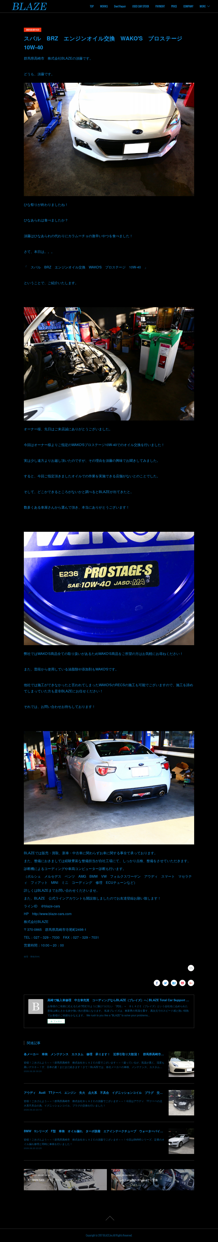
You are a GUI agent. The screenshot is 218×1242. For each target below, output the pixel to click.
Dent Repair (120, 6)
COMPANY (188, 6)
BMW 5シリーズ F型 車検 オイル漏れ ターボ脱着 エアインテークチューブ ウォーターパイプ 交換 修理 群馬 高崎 (111, 1131)
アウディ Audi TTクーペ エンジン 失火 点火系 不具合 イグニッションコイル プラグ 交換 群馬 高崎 (102, 1092)
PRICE (174, 6)
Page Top (109, 1218)
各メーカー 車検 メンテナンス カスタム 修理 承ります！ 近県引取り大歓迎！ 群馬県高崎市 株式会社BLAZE (105, 1054)
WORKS (104, 6)
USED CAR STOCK (140, 6)
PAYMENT (160, 6)
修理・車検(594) (32, 956)
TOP (92, 6)
